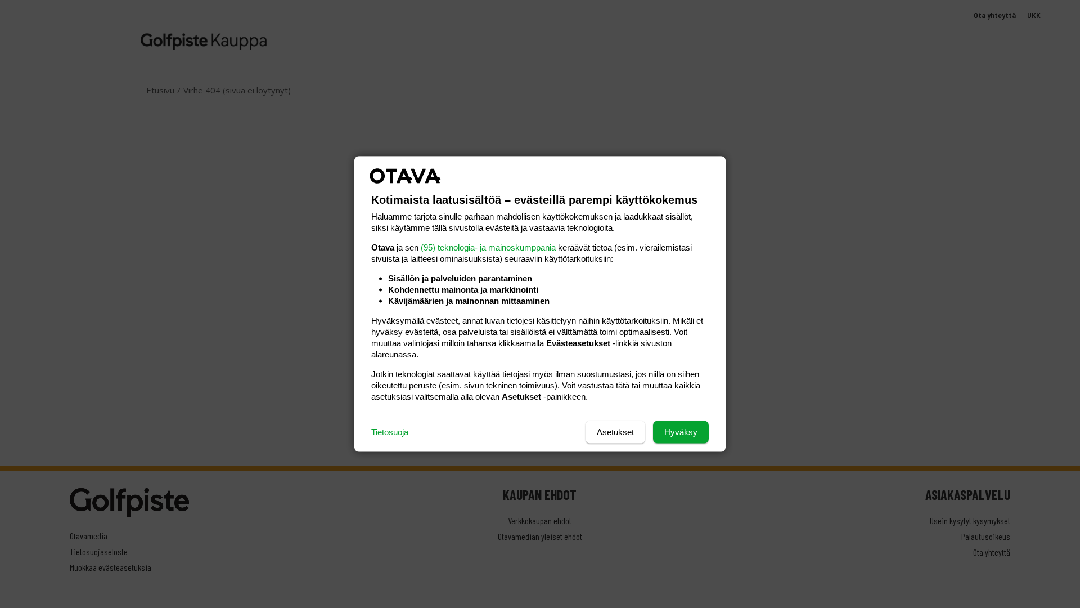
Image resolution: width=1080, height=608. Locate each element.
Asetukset (615, 432)
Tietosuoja (389, 432)
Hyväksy (681, 432)
